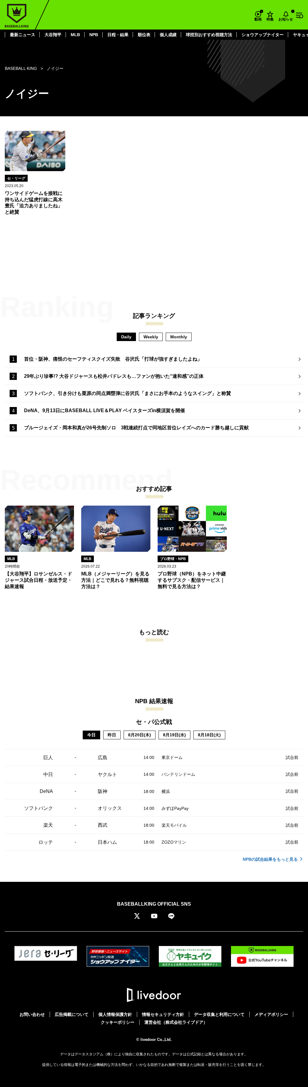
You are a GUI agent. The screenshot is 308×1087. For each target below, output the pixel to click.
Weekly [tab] (150, 336)
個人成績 (168, 34)
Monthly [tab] (178, 336)
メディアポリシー (271, 1014)
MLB (75, 34)
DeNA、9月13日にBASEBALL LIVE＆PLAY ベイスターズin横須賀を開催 (104, 410)
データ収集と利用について (219, 1014)
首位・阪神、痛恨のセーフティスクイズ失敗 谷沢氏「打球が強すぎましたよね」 (113, 359)
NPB (93, 34)
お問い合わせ (32, 1014)
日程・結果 (117, 34)
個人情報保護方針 (115, 1014)
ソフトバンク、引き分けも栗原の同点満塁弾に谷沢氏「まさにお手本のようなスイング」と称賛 (127, 393)
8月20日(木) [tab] (139, 734)
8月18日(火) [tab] (209, 734)
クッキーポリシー (117, 1022)
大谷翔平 (53, 34)
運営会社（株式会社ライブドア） (176, 1022)
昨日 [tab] (112, 734)
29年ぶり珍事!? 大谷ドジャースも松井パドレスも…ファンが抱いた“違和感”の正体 (114, 376)
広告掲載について (71, 1014)
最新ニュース (22, 34)
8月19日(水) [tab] (174, 734)
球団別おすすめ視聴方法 (209, 34)
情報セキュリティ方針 (163, 1014)
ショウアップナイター (263, 34)
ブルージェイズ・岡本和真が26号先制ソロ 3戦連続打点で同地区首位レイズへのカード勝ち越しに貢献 (136, 427)
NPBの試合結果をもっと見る (270, 859)
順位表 (144, 34)
